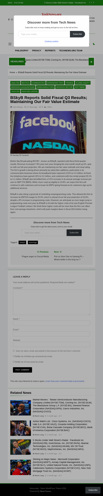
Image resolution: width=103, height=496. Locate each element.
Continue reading (51, 41)
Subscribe (77, 34)
